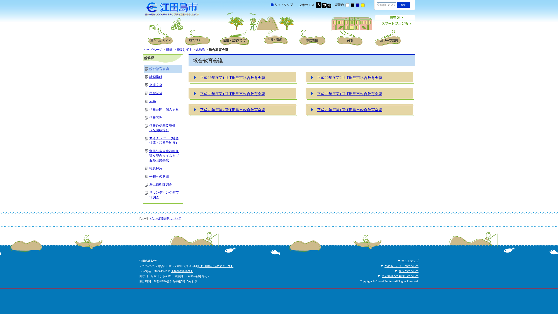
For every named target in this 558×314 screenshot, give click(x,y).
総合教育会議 (159, 69)
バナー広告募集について (165, 218)
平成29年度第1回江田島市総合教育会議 (349, 110)
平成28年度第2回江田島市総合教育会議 (232, 110)
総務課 (200, 49)
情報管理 (155, 117)
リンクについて (408, 271)
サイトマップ (409, 261)
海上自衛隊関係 (160, 184)
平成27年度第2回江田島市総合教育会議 (349, 77)
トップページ (152, 49)
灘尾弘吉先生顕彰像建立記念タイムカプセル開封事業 (164, 155)
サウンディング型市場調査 (164, 195)
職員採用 (155, 168)
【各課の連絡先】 (182, 271)
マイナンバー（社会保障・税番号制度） (164, 141)
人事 (152, 101)
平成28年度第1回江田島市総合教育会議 (232, 94)
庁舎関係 (155, 93)
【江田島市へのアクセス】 (216, 266)
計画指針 (155, 77)
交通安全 (155, 85)
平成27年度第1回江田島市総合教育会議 (232, 77)
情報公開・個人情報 (164, 109)
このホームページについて (401, 266)
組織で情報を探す (179, 49)
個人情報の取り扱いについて (400, 276)
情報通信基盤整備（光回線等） (162, 128)
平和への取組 (159, 176)
